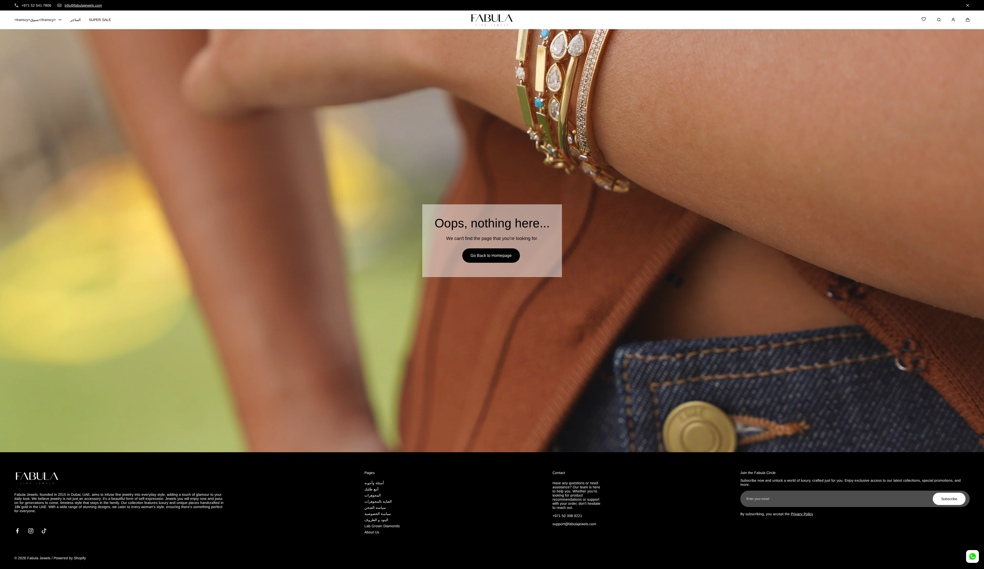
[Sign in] (953, 20)
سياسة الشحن (375, 507)
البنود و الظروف (376, 520)
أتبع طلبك (371, 489)
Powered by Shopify (70, 558)
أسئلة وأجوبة (374, 483)
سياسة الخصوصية (377, 514)
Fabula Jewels (38, 558)
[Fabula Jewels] (492, 20)
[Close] (968, 5)
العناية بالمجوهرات (378, 501)
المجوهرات (372, 495)
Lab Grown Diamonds (382, 526)
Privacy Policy (802, 514)
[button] (968, 20)
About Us (371, 532)
